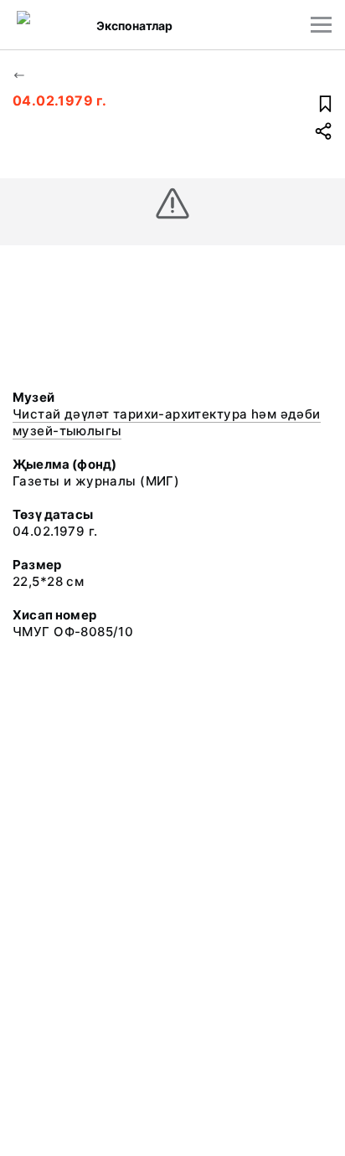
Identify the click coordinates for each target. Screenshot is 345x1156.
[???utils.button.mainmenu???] (321, 24)
